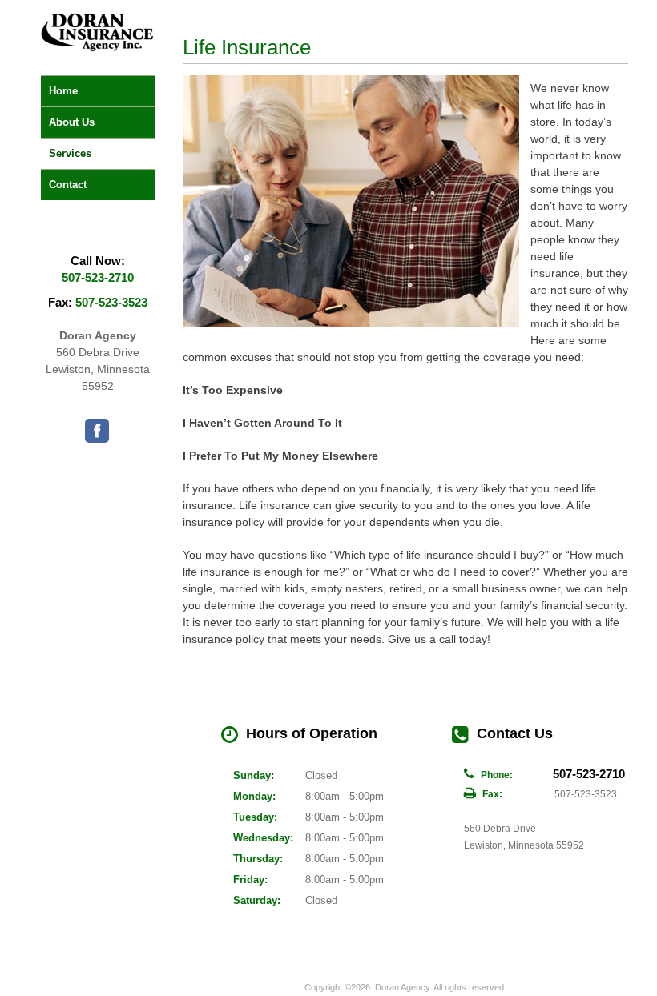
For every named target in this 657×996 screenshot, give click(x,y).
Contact (68, 185)
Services (70, 153)
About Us (72, 122)
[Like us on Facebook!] (97, 431)
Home (63, 91)
